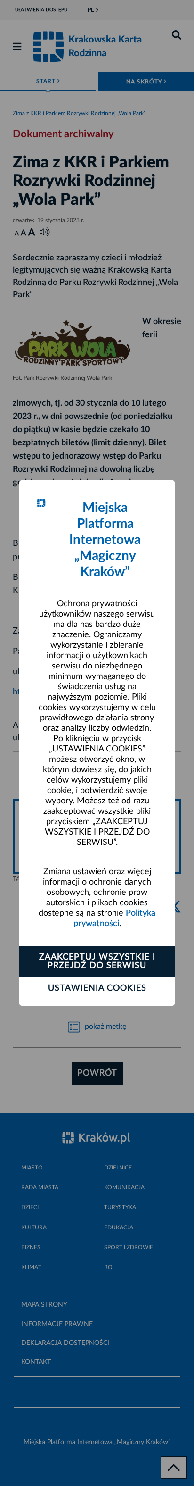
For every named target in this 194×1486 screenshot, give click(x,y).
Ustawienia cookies (97, 988)
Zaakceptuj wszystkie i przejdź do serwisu (97, 961)
